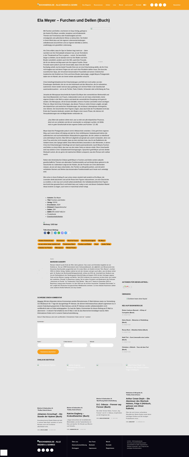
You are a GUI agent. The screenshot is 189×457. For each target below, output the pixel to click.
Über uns (75, 441)
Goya (96, 244)
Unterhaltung (112, 400)
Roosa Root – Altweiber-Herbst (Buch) (135, 330)
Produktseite (51, 214)
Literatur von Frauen (45, 247)
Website (92, 341)
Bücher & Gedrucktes (44, 408)
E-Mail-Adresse (68, 341)
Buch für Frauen (73, 240)
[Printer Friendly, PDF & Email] (127, 287)
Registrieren (110, 448)
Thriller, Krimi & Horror (45, 410)
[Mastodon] (160, 5)
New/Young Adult (102, 400)
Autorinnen (60, 240)
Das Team (92, 441)
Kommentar (40, 321)
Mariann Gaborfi (57, 262)
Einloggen (75, 448)
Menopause (59, 247)
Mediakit (92, 445)
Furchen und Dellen (84, 244)
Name (39, 341)
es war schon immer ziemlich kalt (49, 244)
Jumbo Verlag (106, 244)
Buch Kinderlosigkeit (88, 240)
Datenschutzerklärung (70, 313)
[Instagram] (156, 5)
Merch (108, 441)
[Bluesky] (164, 5)
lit (52, 408)
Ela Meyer (102, 240)
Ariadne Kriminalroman (46, 240)
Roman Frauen (71, 247)
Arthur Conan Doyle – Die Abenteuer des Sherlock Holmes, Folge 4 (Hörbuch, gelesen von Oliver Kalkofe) (138, 404)
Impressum (92, 448)
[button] (144, 4)
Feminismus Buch (69, 244)
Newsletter (176, 5)
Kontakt (108, 445)
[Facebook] (151, 5)
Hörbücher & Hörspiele (133, 392)
